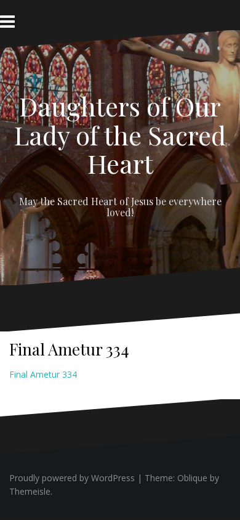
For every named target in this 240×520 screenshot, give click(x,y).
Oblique (192, 478)
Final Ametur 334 (43, 374)
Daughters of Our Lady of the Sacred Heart (120, 134)
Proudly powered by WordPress (72, 478)
